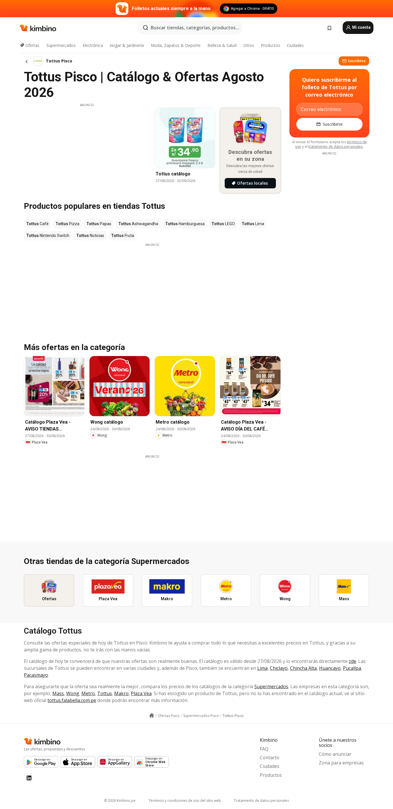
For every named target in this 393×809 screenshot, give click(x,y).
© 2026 (120, 800)
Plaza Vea (141, 693)
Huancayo (330, 668)
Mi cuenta (361, 27)
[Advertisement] (87, 147)
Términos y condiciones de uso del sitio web (184, 800)
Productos (270, 45)
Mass (58, 693)
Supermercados (61, 45)
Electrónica (93, 45)
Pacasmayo (36, 675)
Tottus (104, 693)
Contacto (269, 757)
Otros (248, 45)
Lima (262, 668)
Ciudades (295, 45)
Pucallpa (352, 668)
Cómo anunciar (335, 754)
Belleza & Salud (221, 45)
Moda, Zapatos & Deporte (176, 45)
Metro (88, 693)
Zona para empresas (341, 763)
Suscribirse (357, 60)
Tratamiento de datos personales (261, 800)
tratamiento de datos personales (335, 146)
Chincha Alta (303, 668)
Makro (121, 693)
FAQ (264, 749)
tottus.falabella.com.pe (71, 700)
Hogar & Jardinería (127, 45)
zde (352, 661)
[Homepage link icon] (151, 715)
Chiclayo (279, 668)
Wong (72, 693)
